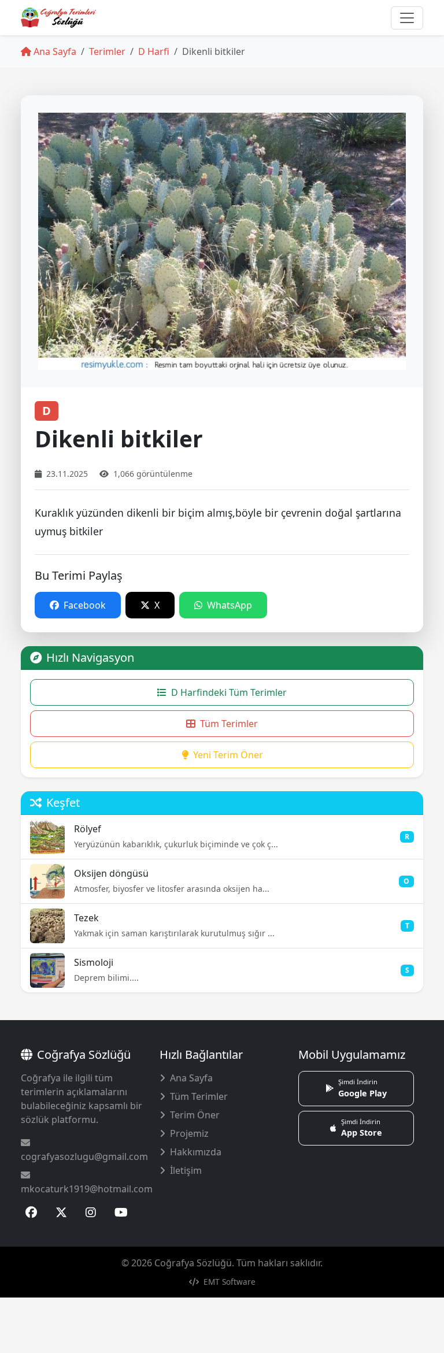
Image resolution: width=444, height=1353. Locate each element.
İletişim (186, 1170)
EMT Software (228, 1281)
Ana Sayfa (53, 51)
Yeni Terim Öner (228, 754)
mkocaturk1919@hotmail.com (87, 1189)
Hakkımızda (195, 1152)
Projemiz (189, 1133)
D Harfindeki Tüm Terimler (229, 692)
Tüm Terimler (229, 723)
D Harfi (153, 51)
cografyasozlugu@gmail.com (84, 1156)
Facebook (83, 605)
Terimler (107, 51)
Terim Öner (195, 1115)
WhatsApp (228, 605)
